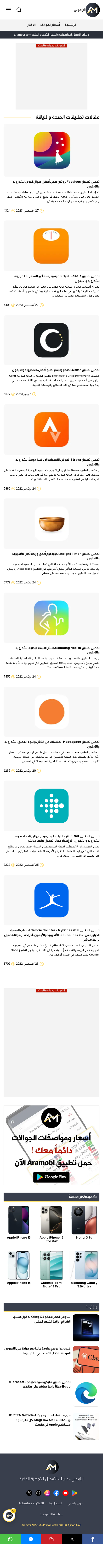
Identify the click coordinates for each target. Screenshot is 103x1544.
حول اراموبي (75, 1503)
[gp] (75, 1492)
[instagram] (47, 1492)
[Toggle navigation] (9, 10)
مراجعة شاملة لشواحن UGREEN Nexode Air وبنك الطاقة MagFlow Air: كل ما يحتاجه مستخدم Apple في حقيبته (39, 1419)
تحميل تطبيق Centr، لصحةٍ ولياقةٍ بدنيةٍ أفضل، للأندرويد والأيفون (55, 370)
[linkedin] (31, 1539)
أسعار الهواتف (50, 24)
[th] (38, 1492)
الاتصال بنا (55, 1503)
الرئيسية (70, 24)
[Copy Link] (51, 1539)
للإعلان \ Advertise (31, 1503)
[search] (18, 9)
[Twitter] (72, 1539)
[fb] (56, 1492)
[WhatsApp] (10, 1539)
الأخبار (31, 24)
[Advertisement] (51, 78)
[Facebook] (92, 1539)
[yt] (66, 1492)
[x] (29, 1492)
